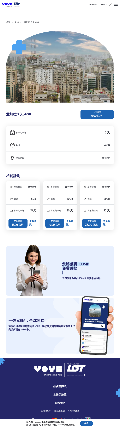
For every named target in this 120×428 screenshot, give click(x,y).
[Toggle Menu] (116, 5)
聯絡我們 (60, 403)
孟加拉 (18, 22)
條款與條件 (46, 410)
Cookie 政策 (73, 410)
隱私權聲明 (59, 410)
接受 (86, 423)
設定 (36, 424)
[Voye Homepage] (11, 4)
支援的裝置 (60, 394)
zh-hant (92, 4)
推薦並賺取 (60, 386)
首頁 (8, 22)
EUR (103, 4)
